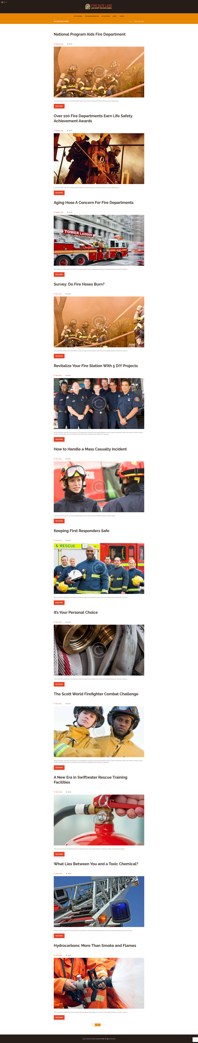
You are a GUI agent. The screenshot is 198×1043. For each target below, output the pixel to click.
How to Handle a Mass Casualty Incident (90, 449)
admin (70, 44)
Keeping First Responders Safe (81, 530)
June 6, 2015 (58, 792)
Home (130, 21)
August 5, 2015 (59, 44)
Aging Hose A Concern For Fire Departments (93, 202)
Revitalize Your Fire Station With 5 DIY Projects (96, 365)
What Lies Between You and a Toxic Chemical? (96, 864)
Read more (59, 106)
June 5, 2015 (58, 873)
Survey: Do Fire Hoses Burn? (79, 284)
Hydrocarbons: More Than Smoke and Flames (95, 945)
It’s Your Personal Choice (76, 612)
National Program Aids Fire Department (90, 34)
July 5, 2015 (58, 293)
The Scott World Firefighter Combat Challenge (96, 694)
